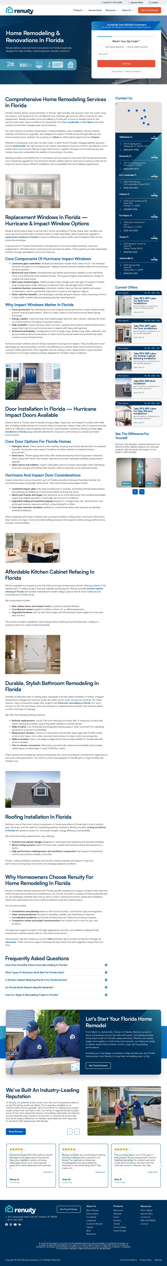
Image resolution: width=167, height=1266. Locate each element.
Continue (126, 63)
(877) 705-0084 (15, 1220)
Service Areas (95, 10)
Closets (116, 1224)
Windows (117, 1214)
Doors (116, 1217)
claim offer (138, 312)
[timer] (138, 293)
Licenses (144, 1224)
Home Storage (119, 1230)
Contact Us (145, 1217)
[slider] (138, 473)
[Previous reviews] (69, 1132)
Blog (88, 1230)
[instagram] (11, 1224)
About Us (126, 10)
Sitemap (158, 1260)
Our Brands (91, 1217)
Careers (154, 2)
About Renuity (92, 1210)
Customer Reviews (94, 1224)
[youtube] (15, 1224)
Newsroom (91, 1234)
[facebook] (6, 1224)
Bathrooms (118, 1210)
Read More (48, 1172)
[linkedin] (20, 1224)
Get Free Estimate (149, 10)
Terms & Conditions (133, 71)
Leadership (91, 1220)
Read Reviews (16, 1131)
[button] (136, 110)
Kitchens (117, 1220)
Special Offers (137, 2)
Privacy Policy (117, 71)
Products (78, 10)
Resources (111, 10)
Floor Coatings (119, 1227)
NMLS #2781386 (148, 1220)
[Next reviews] (77, 1132)
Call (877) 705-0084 (112, 2)
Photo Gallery (146, 1210)
